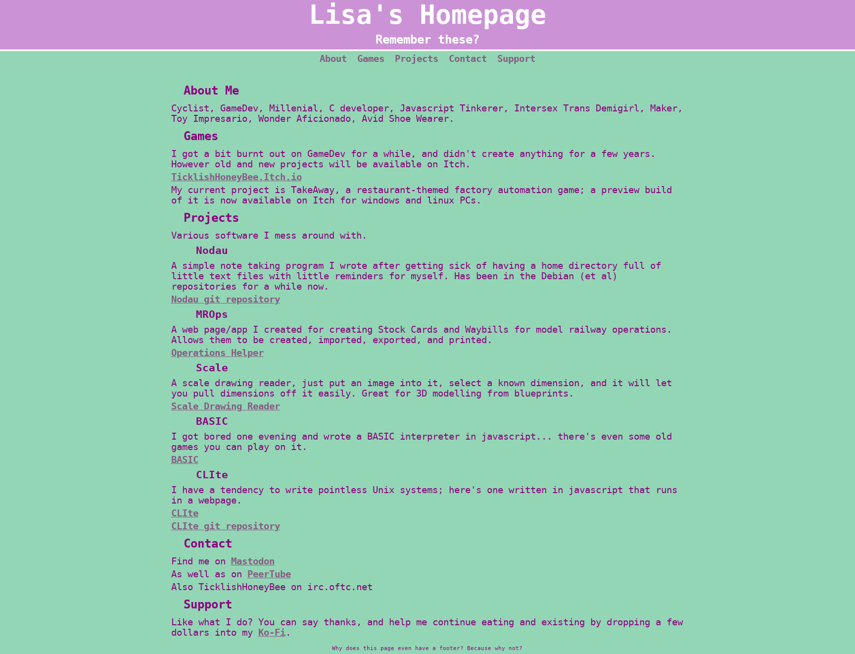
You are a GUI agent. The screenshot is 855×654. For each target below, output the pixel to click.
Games (370, 58)
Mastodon (253, 561)
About (333, 58)
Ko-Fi (271, 632)
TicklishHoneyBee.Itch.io (236, 177)
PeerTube (269, 574)
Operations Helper (217, 353)
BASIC (184, 459)
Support (516, 58)
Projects (416, 58)
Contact (468, 58)
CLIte (184, 513)
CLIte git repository (225, 526)
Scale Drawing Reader (225, 406)
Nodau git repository (225, 299)
